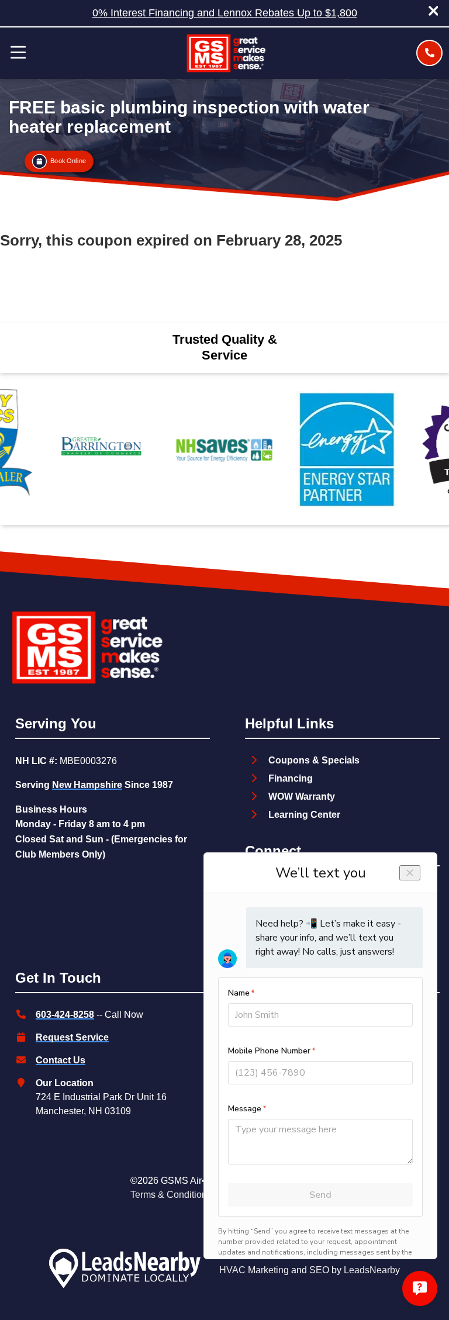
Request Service (72, 1037)
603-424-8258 (65, 1015)
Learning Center (304, 815)
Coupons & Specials (314, 760)
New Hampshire (87, 785)
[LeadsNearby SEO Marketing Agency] (124, 1271)
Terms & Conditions (171, 1195)
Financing (290, 778)
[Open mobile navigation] (18, 53)
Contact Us (60, 1060)
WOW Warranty (301, 796)
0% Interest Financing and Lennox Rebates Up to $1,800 (224, 13)
